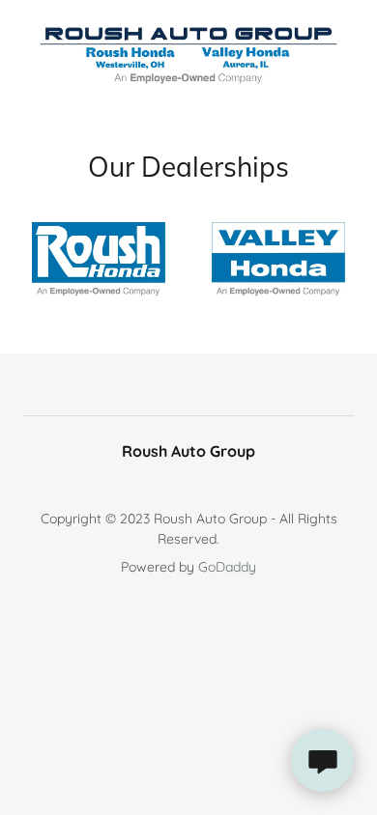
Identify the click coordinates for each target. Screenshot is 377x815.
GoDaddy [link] (227, 567)
